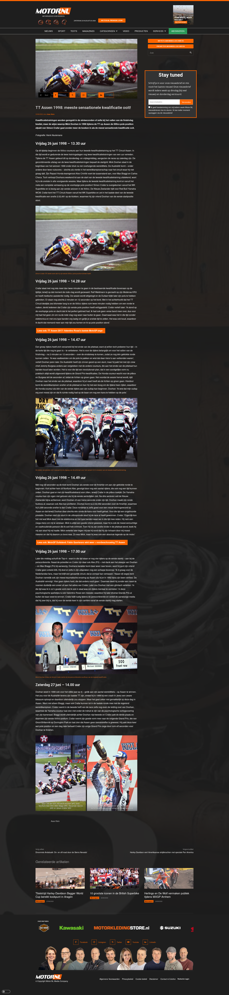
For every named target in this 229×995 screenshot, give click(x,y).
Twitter (119, 942)
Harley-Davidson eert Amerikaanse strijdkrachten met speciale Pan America (161, 852)
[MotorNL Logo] (49, 977)
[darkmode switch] (6, 991)
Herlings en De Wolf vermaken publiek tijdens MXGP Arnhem (166, 895)
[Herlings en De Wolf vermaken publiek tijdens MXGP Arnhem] (168, 878)
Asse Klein (50, 114)
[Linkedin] (145, 942)
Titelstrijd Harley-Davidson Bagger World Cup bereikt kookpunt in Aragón (59, 895)
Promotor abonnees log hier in (171, 46)
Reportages (180, 22)
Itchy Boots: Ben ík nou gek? (183, 18)
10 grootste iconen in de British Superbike (114, 893)
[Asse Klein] (42, 826)
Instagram (102, 942)
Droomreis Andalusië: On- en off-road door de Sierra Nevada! (61, 852)
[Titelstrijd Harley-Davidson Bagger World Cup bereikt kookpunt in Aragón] (60, 878)
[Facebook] (75, 942)
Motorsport (40, 901)
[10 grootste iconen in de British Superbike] (114, 878)
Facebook (84, 942)
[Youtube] (128, 942)
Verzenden (186, 102)
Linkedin (152, 942)
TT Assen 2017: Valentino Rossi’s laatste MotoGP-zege (75, 330)
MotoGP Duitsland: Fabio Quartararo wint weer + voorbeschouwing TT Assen (86, 542)
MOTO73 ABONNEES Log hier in (171, 41)
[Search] (190, 53)
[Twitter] (112, 942)
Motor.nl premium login (112, 20)
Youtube (136, 942)
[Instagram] (94, 942)
